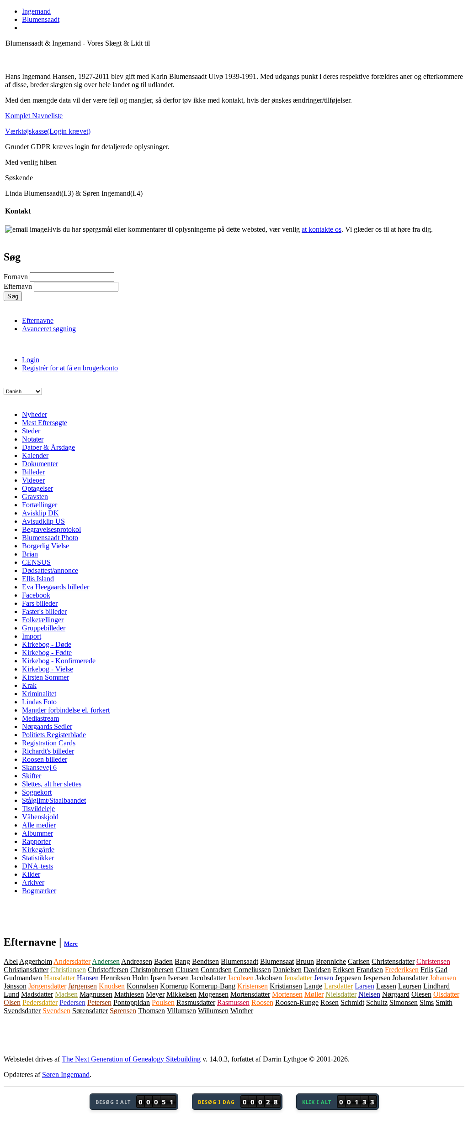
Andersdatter (71, 961)
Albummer (37, 833)
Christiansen (68, 969)
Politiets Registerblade (54, 735)
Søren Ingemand (66, 1074)
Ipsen (158, 978)
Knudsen (112, 986)
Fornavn (16, 277)
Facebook (36, 595)
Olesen (421, 994)
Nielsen (369, 994)
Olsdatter (446, 994)
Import (31, 636)
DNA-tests (37, 866)
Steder (31, 431)
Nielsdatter (340, 994)
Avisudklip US (43, 521)
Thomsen (151, 1011)
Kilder (31, 874)
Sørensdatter (90, 1011)
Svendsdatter (22, 1011)
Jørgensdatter (47, 986)
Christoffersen (108, 969)
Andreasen (136, 961)
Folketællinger (43, 620)
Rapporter (36, 841)
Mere (71, 943)
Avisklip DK (40, 513)
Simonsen (403, 1002)
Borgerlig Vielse (45, 546)
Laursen (409, 986)
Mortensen (287, 994)
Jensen (323, 978)
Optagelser (37, 488)
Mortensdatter (250, 994)
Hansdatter (59, 978)
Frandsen (369, 969)
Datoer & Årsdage (48, 447)
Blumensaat (277, 961)
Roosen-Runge (297, 1002)
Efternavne (37, 320)
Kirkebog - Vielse (47, 669)
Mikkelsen (181, 994)
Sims (427, 1002)
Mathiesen (129, 994)
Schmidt (352, 1002)
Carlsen (359, 961)
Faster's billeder (44, 611)
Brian (30, 554)
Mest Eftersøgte (44, 423)
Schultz (377, 1002)
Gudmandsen (23, 978)
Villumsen (181, 1011)
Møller (314, 994)
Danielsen (287, 969)
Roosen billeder (44, 759)
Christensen (433, 961)
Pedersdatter (40, 1002)
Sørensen (123, 1011)
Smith (444, 1002)
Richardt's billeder (48, 751)
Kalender (35, 455)
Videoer (33, 480)
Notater (32, 439)
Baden (163, 961)
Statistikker (38, 858)
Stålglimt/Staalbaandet (54, 800)
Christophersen (152, 969)
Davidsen (317, 969)
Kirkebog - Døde (46, 644)
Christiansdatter (26, 969)
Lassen (386, 986)
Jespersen (376, 978)
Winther (241, 1011)
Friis (426, 969)
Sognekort (37, 792)
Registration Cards (48, 743)
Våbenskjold (40, 817)
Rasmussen (233, 1002)
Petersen (99, 1002)
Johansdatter (410, 978)
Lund (11, 994)
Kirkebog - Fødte (47, 652)
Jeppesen (348, 978)
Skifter (31, 776)
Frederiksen (402, 969)
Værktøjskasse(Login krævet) (47, 131)
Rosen (329, 1002)
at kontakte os (321, 229)
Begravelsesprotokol (51, 529)
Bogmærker (39, 891)
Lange (313, 986)
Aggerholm (35, 961)
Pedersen (72, 1002)
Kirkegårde (38, 849)
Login (30, 360)
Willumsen (213, 1011)
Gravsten (35, 496)
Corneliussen (252, 969)
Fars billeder (40, 603)
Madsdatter (37, 994)
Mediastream (40, 718)
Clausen (187, 969)
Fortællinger (39, 505)
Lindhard (436, 986)
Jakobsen (268, 978)
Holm (140, 978)
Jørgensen (82, 986)
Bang (182, 961)
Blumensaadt (239, 961)
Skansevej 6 (39, 767)
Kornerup (174, 986)
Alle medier (39, 825)
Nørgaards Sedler (47, 726)
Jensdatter (298, 978)
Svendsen (56, 1011)
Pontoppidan (131, 1002)
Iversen (178, 978)
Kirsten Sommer (45, 677)
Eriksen (344, 969)
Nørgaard (396, 994)
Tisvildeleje (38, 808)
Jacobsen (241, 978)
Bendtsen (205, 961)
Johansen (443, 978)
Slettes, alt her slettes (51, 784)
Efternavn (18, 286)
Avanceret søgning (49, 329)
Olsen (12, 1002)
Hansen (88, 978)
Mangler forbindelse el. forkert (66, 710)
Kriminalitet (39, 693)
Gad (441, 969)
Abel (11, 961)
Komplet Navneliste (34, 116)
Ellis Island (38, 579)
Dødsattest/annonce (50, 570)
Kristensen (252, 986)
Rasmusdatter (195, 1002)
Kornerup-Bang (212, 986)
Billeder (33, 472)
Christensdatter (393, 961)
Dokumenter (40, 464)
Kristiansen (286, 986)
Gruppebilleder (43, 628)
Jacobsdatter (208, 978)
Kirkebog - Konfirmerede (59, 661)
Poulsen (163, 1002)
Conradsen (216, 969)
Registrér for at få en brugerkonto (70, 368)
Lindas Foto (39, 702)
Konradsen (142, 986)
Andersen (106, 961)
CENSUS (36, 562)
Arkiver (33, 882)
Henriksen (115, 978)
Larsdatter (338, 986)
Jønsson (15, 986)
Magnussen (96, 994)
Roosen (262, 1002)
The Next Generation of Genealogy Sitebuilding (131, 1059)
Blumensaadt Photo (50, 537)
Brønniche (331, 961)
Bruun (305, 961)
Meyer (155, 994)
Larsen (364, 986)
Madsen (66, 994)
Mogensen (213, 994)
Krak (29, 685)
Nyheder (34, 414)
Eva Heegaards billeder (55, 587)
